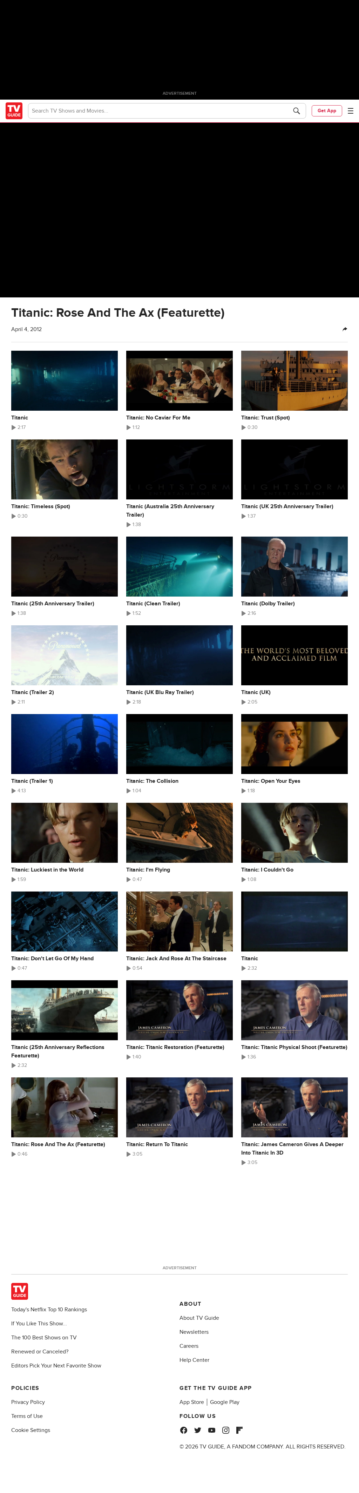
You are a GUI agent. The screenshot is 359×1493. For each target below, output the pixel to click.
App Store (192, 1402)
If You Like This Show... (39, 1323)
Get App (327, 111)
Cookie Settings (30, 1430)
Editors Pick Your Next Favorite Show (56, 1365)
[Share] (345, 329)
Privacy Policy (28, 1402)
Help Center (194, 1360)
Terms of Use (27, 1416)
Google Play (224, 1402)
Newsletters (194, 1332)
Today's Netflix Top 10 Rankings (49, 1309)
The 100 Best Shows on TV (44, 1337)
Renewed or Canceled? (39, 1351)
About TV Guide (199, 1317)
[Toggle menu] (350, 111)
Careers (189, 1346)
